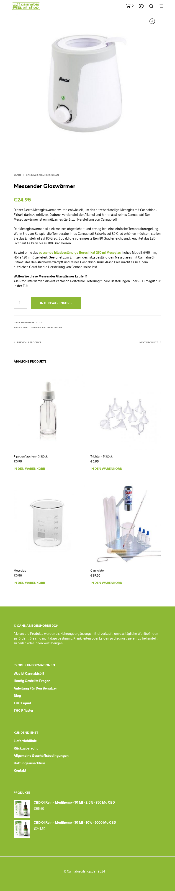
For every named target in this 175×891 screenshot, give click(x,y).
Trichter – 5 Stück (101, 456)
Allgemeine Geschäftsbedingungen (41, 755)
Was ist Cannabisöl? (29, 673)
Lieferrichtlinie (25, 741)
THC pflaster (23, 710)
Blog (17, 695)
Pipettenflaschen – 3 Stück (31, 456)
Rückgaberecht (26, 748)
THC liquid (22, 703)
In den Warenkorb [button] (29, 469)
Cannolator (97, 570)
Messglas (20, 570)
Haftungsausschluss (29, 763)
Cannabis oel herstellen (42, 175)
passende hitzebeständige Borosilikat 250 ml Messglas (80, 252)
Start (17, 175)
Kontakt (20, 770)
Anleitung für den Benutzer (35, 688)
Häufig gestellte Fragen (32, 681)
